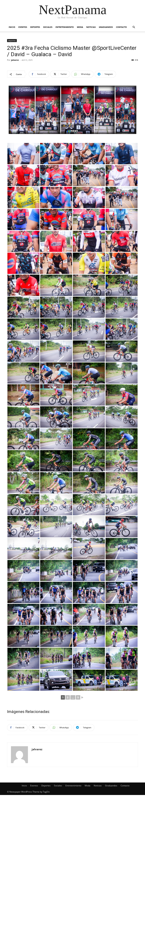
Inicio (12, 27)
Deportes (35, 27)
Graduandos (106, 27)
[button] (133, 27)
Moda (80, 27)
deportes (12, 40)
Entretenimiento (65, 27)
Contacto (121, 27)
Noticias (91, 27)
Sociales (47, 27)
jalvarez (15, 60)
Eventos (22, 27)
